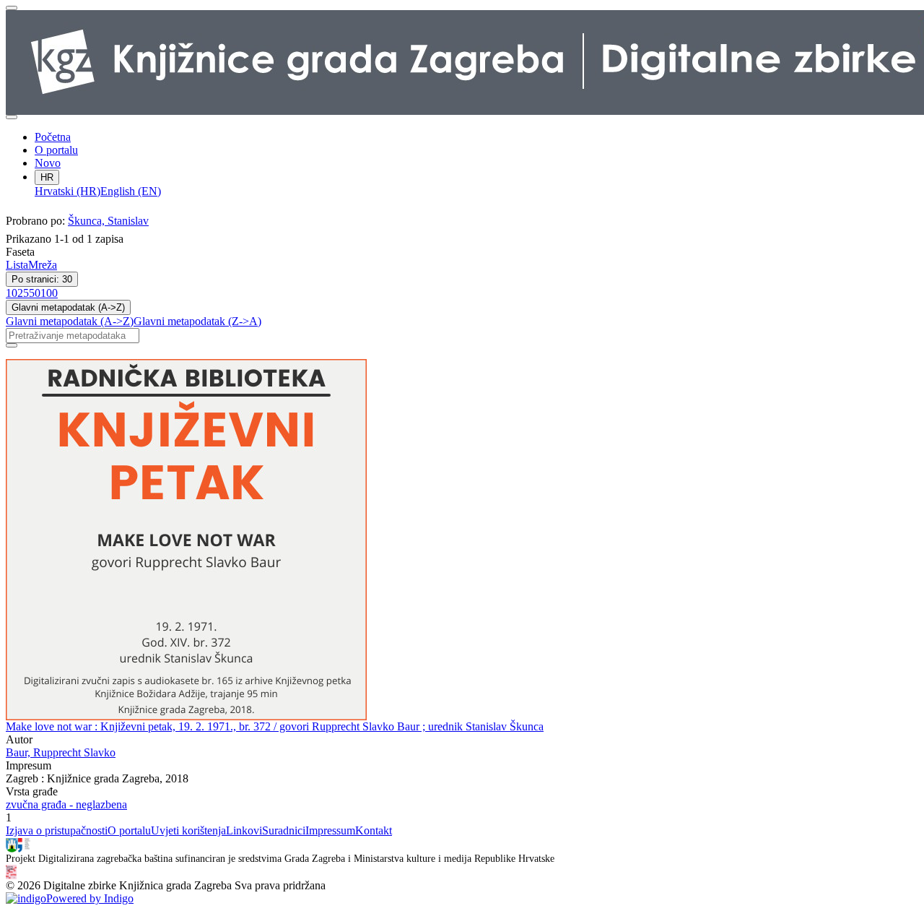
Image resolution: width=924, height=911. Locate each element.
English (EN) (130, 191)
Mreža (42, 265)
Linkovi (244, 830)
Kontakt (373, 830)
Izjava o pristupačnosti (57, 830)
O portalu (56, 150)
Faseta (20, 252)
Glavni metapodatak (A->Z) (68, 307)
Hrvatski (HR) (67, 191)
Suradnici (283, 830)
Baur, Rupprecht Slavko (61, 752)
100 (49, 293)
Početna (53, 137)
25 (23, 293)
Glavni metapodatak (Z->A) (197, 321)
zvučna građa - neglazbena (66, 804)
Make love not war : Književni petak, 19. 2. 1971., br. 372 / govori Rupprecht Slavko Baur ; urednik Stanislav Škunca (275, 726)
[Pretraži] (11, 345)
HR (46, 177)
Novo (48, 163)
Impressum (330, 830)
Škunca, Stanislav (108, 221)
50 (34, 293)
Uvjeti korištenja (188, 830)
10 (11, 293)
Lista (17, 265)
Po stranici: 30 (42, 279)
